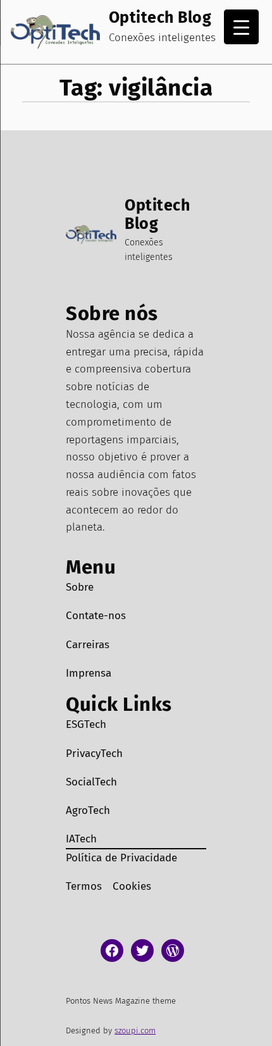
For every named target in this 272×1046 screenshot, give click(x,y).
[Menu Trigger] (241, 26)
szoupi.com (135, 1030)
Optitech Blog (160, 17)
